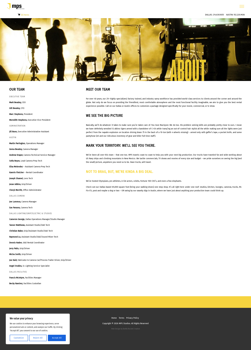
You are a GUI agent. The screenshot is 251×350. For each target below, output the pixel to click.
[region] (38, 329)
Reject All (38, 338)
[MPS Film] (15, 6)
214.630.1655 (218, 14)
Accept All (57, 338)
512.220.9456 (239, 14)
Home (114, 318)
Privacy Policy (132, 318)
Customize (19, 338)
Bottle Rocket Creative (131, 329)
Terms (121, 318)
